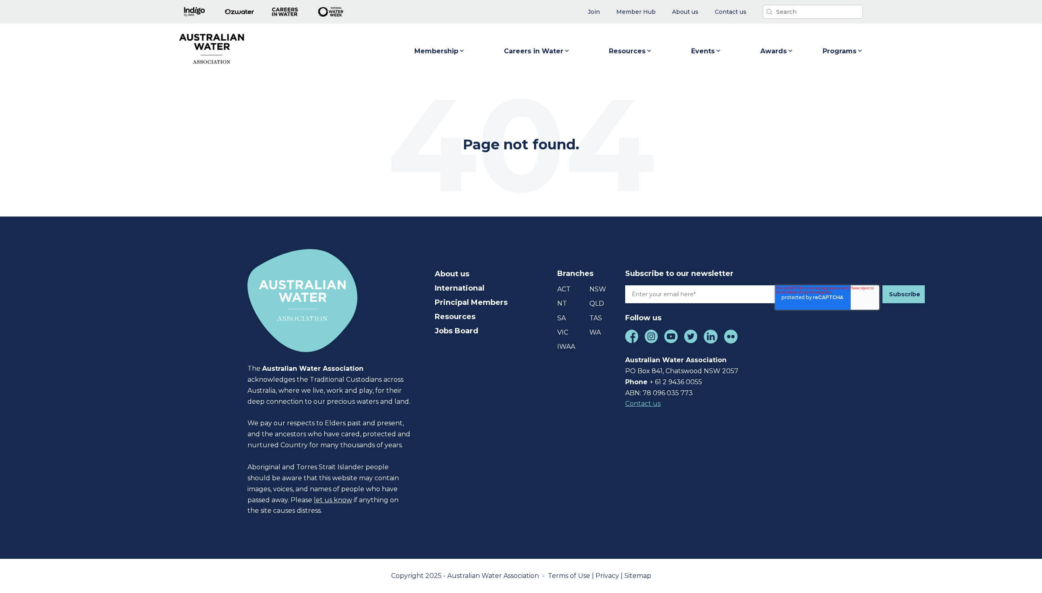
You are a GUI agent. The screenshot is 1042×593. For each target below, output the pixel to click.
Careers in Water (533, 51)
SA (561, 318)
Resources (627, 51)
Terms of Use (570, 576)
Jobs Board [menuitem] (456, 330)
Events (703, 51)
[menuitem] (594, 12)
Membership (436, 51)
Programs (839, 51)
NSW (597, 289)
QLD (596, 303)
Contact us (643, 403)
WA (595, 332)
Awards (773, 51)
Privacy (608, 576)
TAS (595, 318)
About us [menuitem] (452, 273)
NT (562, 303)
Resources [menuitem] (455, 316)
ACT (564, 289)
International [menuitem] (459, 288)
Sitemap (637, 576)
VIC (562, 332)
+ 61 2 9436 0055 (676, 382)
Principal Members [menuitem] (471, 302)
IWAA (566, 346)
